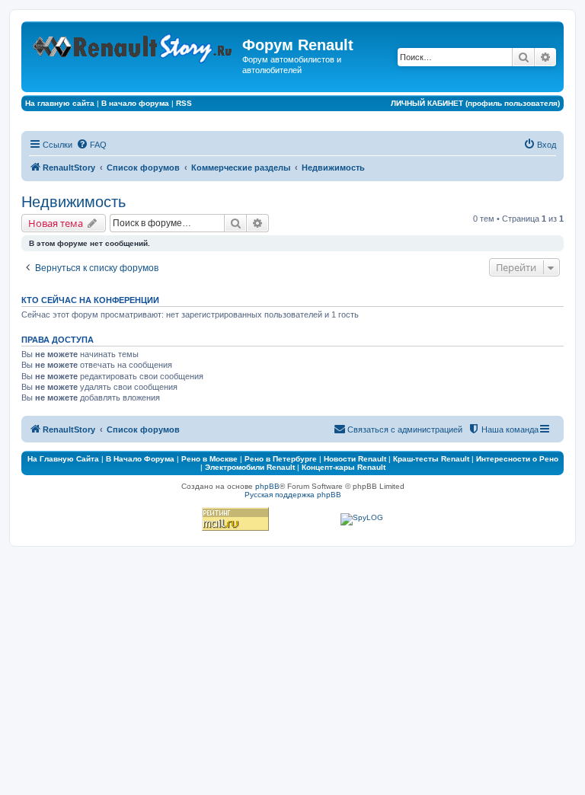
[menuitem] (91, 145)
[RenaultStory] (133, 45)
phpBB (267, 486)
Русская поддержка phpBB (293, 494)
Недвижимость (73, 201)
